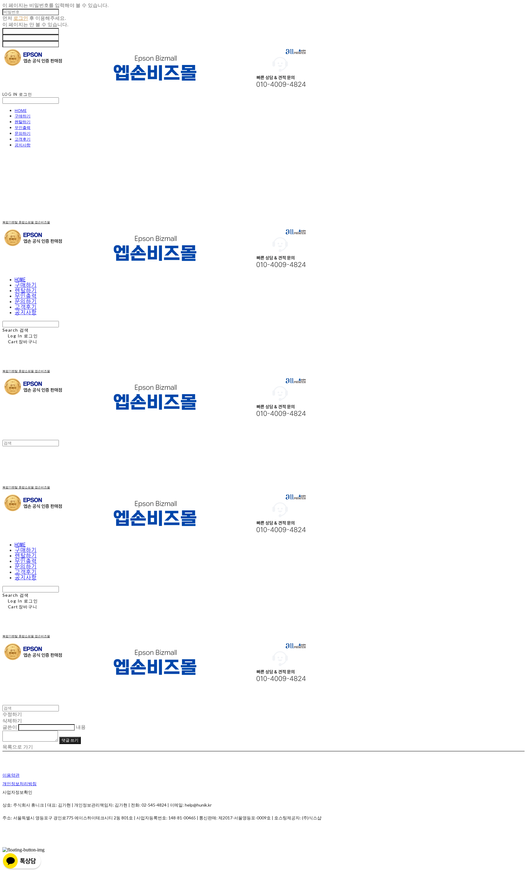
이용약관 (11, 775)
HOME (21, 110)
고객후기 (22, 139)
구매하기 (22, 116)
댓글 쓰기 (70, 740)
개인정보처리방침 (19, 783)
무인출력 (22, 127)
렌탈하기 (22, 121)
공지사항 (22, 145)
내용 (81, 727)
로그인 (20, 18)
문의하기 (22, 133)
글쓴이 (9, 727)
